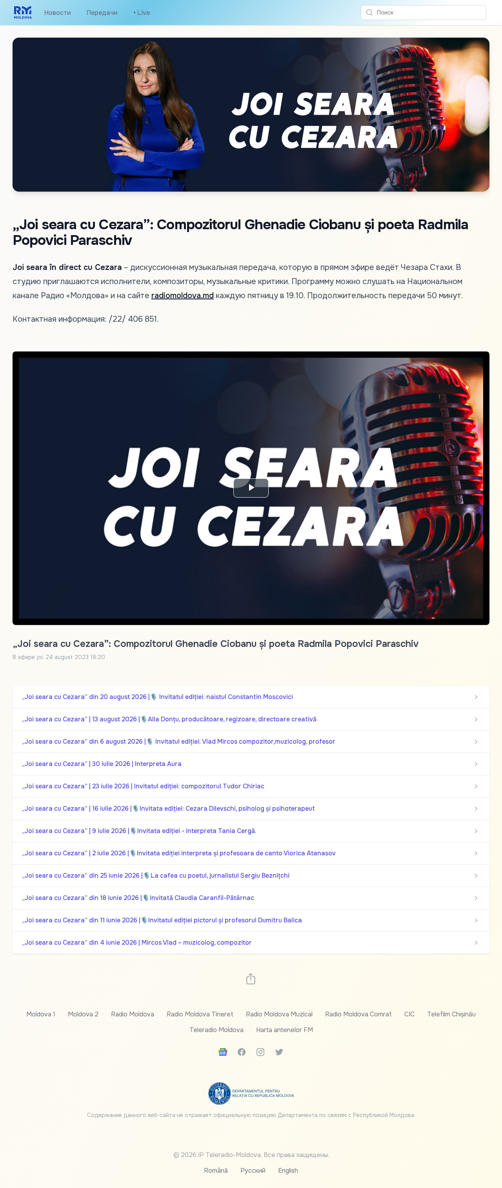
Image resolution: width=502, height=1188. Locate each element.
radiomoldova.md (182, 296)
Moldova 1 (40, 1014)
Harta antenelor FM (284, 1030)
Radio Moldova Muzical (279, 1014)
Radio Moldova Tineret (200, 1014)
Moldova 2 (83, 1014)
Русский (253, 1170)
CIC (409, 1014)
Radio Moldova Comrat (358, 1014)
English (288, 1170)
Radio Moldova (132, 1014)
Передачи (102, 13)
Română (216, 1170)
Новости (57, 13)
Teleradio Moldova (216, 1030)
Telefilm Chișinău (451, 1014)
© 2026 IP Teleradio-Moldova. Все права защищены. (251, 1155)
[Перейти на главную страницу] (23, 12)
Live (141, 13)
